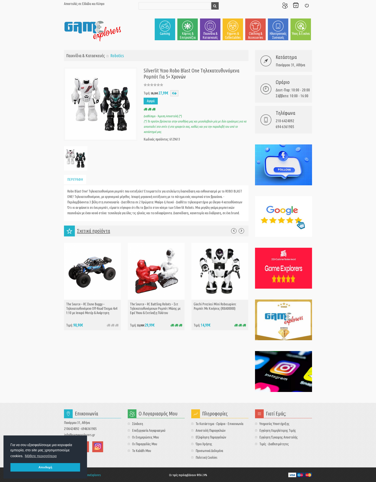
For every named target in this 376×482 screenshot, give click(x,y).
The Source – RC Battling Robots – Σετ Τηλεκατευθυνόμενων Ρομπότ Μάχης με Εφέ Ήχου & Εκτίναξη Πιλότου (155, 308)
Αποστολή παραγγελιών (210, 430)
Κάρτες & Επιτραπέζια (188, 35)
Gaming (165, 33)
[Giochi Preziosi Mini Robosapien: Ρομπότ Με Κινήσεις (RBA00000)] (219, 271)
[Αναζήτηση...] (215, 6)
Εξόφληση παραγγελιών (211, 437)
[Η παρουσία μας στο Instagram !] (283, 371)
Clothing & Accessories (255, 35)
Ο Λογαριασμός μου (284, 5)
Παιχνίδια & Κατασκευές (210, 35)
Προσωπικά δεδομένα (209, 451)
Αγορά (150, 101)
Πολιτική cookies (206, 457)
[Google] (283, 216)
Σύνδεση (306, 5)
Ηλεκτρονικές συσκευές (278, 35)
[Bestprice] (283, 268)
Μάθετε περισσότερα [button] (41, 456)
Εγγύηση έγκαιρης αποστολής (278, 437)
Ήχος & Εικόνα (301, 33)
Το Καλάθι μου (295, 5)
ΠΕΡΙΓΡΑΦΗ (75, 179)
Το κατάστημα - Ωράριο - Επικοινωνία (219, 424)
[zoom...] (75, 158)
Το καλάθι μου (141, 451)
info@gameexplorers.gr (79, 435)
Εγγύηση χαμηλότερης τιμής (277, 430)
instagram (97, 446)
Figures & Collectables (233, 35)
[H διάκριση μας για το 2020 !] (283, 320)
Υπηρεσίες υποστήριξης (274, 424)
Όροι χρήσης (204, 444)
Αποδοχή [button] (45, 467)
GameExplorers (92, 475)
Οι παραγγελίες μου (144, 444)
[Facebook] (283, 164)
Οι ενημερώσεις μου (145, 437)
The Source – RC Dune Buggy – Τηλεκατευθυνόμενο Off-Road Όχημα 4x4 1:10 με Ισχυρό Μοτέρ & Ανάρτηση (91, 308)
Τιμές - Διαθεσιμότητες (274, 444)
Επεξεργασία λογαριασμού (148, 430)
